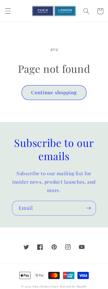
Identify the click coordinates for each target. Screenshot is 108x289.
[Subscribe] (89, 208)
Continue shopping (54, 92)
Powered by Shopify (73, 286)
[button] (8, 11)
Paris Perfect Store (45, 286)
